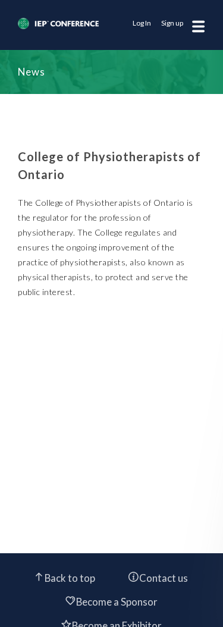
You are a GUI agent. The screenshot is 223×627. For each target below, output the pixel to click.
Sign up (172, 22)
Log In (142, 22)
